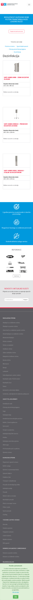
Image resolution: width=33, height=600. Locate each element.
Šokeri (4, 386)
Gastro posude (7, 511)
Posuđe (5, 492)
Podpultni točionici (8, 532)
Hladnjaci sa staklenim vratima (11, 322)
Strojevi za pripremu (8, 430)
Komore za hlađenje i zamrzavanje (14, 548)
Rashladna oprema (9, 318)
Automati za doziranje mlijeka (11, 390)
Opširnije (16, 276)
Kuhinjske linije (7, 415)
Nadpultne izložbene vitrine (10, 356)
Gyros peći (6, 426)
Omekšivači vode (7, 403)
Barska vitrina (7, 360)
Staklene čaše (7, 477)
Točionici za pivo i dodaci (11, 520)
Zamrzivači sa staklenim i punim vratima (14, 330)
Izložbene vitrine (7, 349)
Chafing (5, 514)
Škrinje (5, 367)
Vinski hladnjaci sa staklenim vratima (13, 334)
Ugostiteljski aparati (10, 399)
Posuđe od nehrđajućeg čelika (11, 485)
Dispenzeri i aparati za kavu (10, 462)
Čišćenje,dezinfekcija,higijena (11, 407)
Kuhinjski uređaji (7, 488)
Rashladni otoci (7, 382)
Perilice (5, 437)
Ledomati (5, 371)
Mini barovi (6, 364)
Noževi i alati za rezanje (9, 496)
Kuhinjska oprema (9, 458)
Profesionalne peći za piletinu (11, 448)
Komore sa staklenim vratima (11, 556)
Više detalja (15, 592)
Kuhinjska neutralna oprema (11, 441)
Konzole (5, 524)
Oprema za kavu (7, 452)
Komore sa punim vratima (10, 553)
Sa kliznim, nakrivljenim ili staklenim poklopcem (16, 394)
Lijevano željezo (7, 473)
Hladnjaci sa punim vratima (10, 326)
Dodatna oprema (7, 528)
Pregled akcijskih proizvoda (16, 31)
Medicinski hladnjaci (8, 337)
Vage (4, 411)
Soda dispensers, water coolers (12, 375)
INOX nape (6, 445)
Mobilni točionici (7, 539)
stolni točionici (7, 535)
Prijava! (25, 299)
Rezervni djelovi (8, 562)
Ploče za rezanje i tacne (9, 503)
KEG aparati (6, 543)
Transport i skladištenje (9, 481)
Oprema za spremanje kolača (11, 469)
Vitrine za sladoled (8, 345)
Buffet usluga (7, 466)
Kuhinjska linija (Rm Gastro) (10, 433)
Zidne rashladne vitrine (9, 352)
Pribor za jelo (6, 507)
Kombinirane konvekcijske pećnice (12, 418)
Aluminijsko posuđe (8, 499)
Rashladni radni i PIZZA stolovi (11, 379)
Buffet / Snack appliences (10, 422)
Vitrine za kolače (7, 341)
